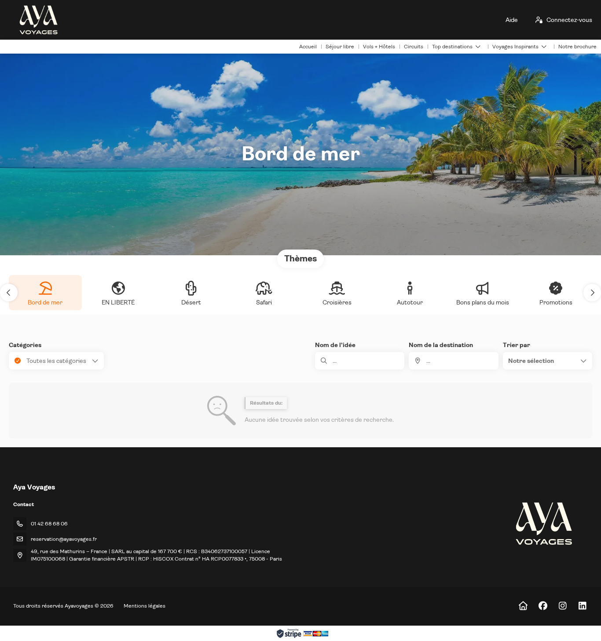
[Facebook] (542, 606)
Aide (512, 19)
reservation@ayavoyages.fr (64, 539)
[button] (9, 292)
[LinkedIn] (582, 606)
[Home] (522, 606)
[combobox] (453, 360)
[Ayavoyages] (543, 523)
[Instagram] (562, 606)
